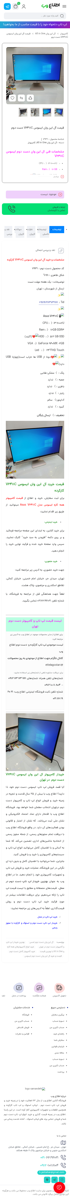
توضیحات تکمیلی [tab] (43, 232)
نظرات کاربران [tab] (31, 232)
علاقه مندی (59, 1053)
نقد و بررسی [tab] (8, 232)
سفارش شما (59, 1040)
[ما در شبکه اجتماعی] (7, 6)
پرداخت (61, 1072)
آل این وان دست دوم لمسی (41, 942)
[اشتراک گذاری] (30, 98)
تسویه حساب (58, 1021)
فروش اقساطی (23, 1027)
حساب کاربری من (57, 1027)
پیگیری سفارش (57, 1014)
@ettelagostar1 (54, 665)
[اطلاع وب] (51, 6)
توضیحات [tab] (56, 229)
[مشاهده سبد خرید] (15, 7)
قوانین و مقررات (22, 1034)
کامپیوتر (64, 34)
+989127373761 (48, 303)
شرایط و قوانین (58, 1046)
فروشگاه (25, 1014)
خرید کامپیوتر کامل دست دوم (22, 951)
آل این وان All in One (45, 34)
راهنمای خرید (58, 1034)
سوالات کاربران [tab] (19, 232)
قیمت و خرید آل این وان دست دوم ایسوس (43, 956)
